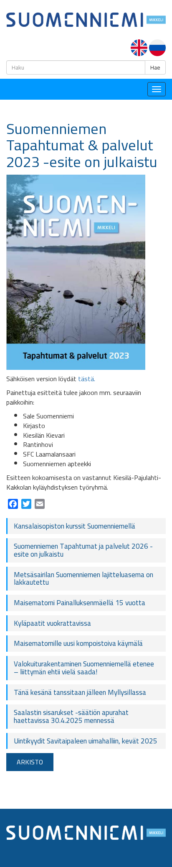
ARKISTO (30, 762)
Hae (155, 67)
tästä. (86, 378)
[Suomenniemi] (86, 19)
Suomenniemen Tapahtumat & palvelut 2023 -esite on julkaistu (81, 145)
